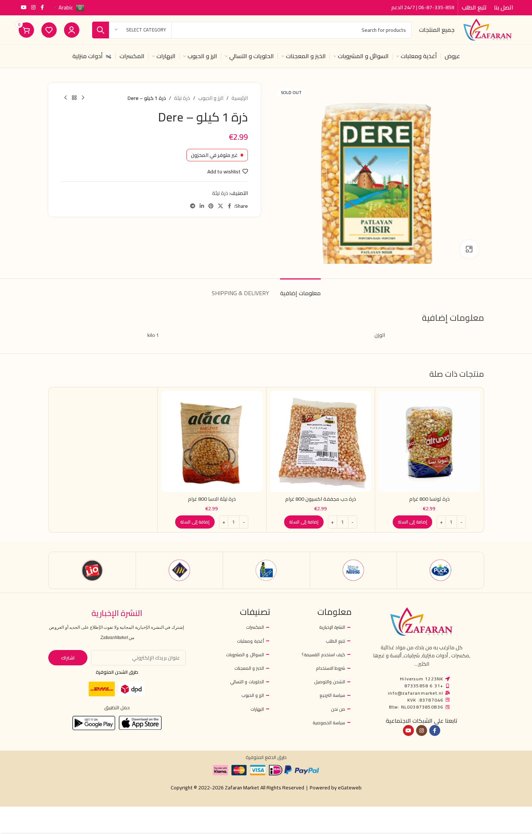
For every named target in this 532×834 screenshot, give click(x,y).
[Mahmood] (179, 570)
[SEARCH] (100, 30)
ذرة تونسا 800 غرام (429, 499)
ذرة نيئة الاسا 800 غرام (212, 499)
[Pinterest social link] (211, 206)
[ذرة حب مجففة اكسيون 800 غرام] (320, 441)
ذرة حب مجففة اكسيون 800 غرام (320, 499)
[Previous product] (83, 98)
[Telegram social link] (192, 206)
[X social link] (220, 206)
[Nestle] (353, 570)
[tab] (300, 289)
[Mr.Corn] (266, 570)
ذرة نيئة (182, 98)
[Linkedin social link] (201, 206)
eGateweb (350, 787)
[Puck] (440, 570)
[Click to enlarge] (469, 249)
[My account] (71, 30)
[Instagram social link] (33, 7)
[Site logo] (487, 29)
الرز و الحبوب (210, 98)
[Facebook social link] (42, 7)
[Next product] (65, 98)
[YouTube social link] (24, 7)
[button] (412, 522)
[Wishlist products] (49, 30)
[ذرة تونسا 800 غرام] (429, 441)
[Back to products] (74, 98)
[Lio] (92, 570)
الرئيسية (239, 98)
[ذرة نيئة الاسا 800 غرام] (212, 441)
